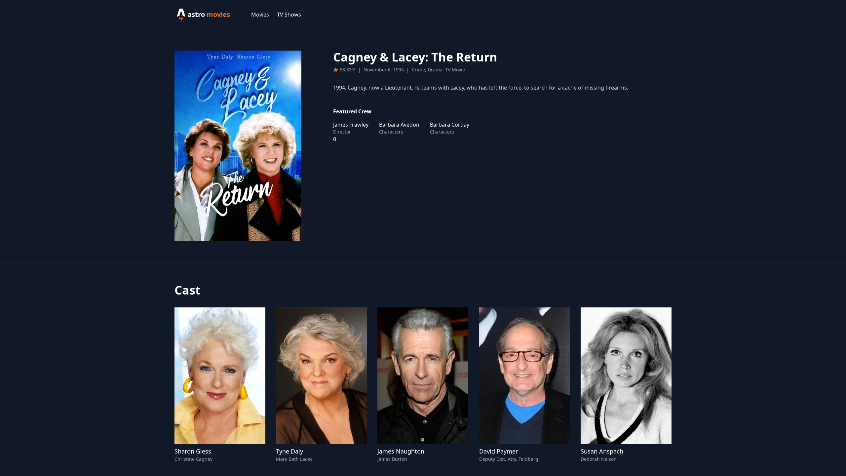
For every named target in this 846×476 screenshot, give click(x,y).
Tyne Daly (289, 451)
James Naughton (400, 451)
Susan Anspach (602, 451)
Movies (260, 14)
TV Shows (289, 14)
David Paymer (498, 451)
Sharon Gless (192, 451)
